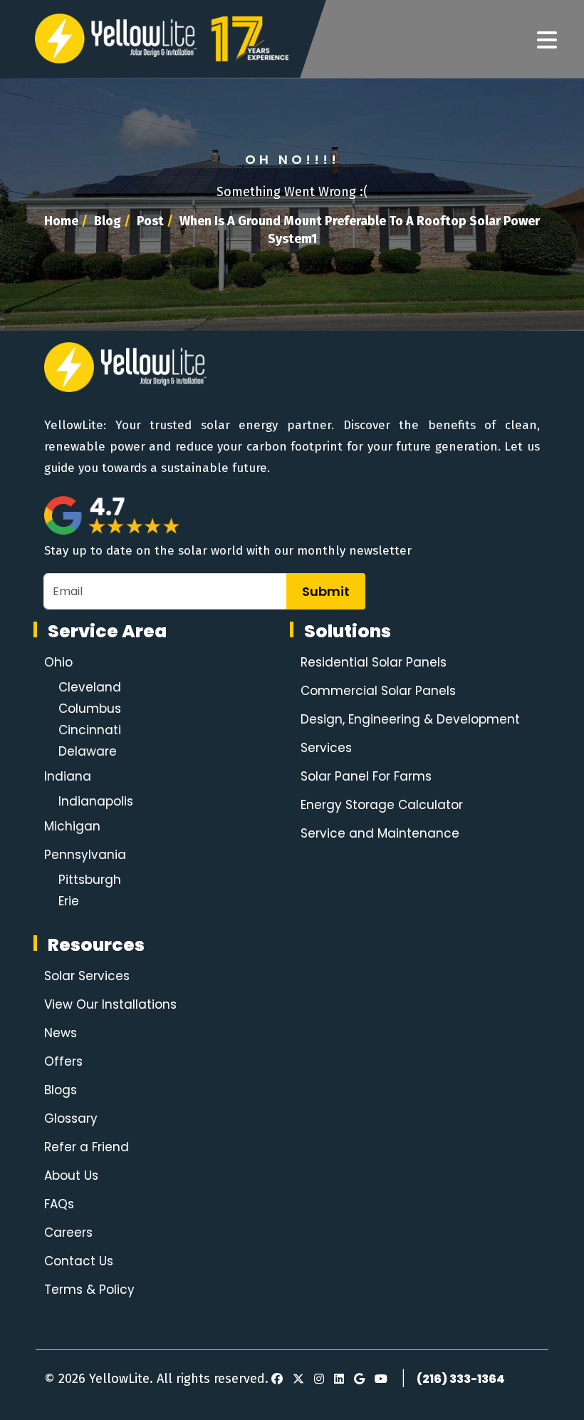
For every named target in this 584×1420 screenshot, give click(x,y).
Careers (68, 1232)
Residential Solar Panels (374, 662)
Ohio (58, 662)
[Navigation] (547, 40)
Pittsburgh (89, 879)
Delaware (87, 751)
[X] (296, 1379)
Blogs (60, 1090)
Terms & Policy (89, 1289)
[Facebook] (277, 1379)
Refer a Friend (86, 1147)
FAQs (59, 1204)
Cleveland (89, 687)
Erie (68, 901)
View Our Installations (110, 1004)
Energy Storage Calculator (382, 804)
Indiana (67, 776)
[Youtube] (378, 1379)
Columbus (89, 708)
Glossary (71, 1118)
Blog (107, 221)
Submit (326, 591)
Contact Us (78, 1261)
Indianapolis (95, 801)
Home (61, 221)
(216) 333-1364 (461, 1379)
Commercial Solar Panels (378, 690)
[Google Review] (357, 1379)
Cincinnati (89, 730)
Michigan (72, 826)
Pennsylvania (85, 854)
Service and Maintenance (380, 833)
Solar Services (87, 975)
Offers (63, 1061)
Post (150, 221)
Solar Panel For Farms (366, 776)
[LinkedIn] (337, 1379)
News (60, 1032)
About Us (71, 1175)
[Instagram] (317, 1379)
